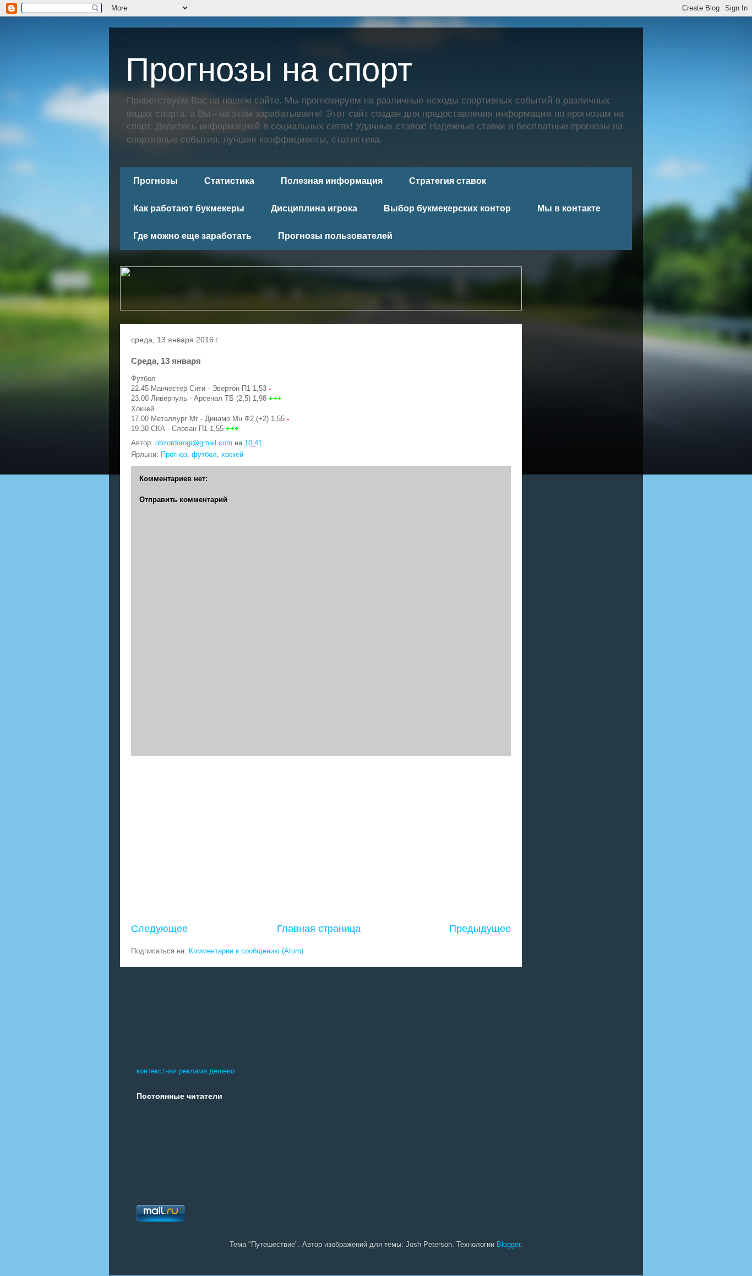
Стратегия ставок (447, 181)
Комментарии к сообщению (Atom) (246, 951)
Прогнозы (155, 181)
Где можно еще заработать (192, 236)
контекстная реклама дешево (186, 1071)
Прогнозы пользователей (335, 236)
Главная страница (319, 928)
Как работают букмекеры (188, 208)
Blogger (508, 1244)
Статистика (229, 181)
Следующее (159, 928)
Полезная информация (332, 181)
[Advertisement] (321, 839)
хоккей (232, 454)
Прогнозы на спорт (269, 69)
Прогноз (174, 454)
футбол (204, 454)
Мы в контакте (569, 208)
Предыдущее (480, 928)
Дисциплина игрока (314, 208)
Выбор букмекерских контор (447, 208)
